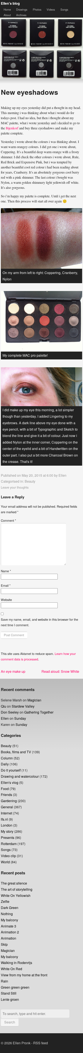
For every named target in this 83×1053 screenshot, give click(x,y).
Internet (6, 813)
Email (6, 585)
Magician (34, 700)
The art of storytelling (16, 889)
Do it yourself (11, 770)
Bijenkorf (12, 128)
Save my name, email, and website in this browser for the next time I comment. (39, 622)
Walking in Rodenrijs (16, 962)
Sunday (20, 718)
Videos (51, 9)
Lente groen (10, 999)
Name (6, 571)
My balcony (9, 919)
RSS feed (40, 1042)
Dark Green (9, 907)
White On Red (11, 968)
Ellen (62, 475)
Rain (4, 981)
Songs (64, 9)
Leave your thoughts (15, 487)
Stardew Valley (23, 706)
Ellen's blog (10, 3)
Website (6, 599)
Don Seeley (10, 712)
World (5, 861)
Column (7, 758)
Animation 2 (10, 932)
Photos (37, 9)
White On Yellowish (15, 895)
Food (5, 788)
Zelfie (5, 901)
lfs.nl (4, 819)
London (6, 825)
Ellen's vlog (9, 782)
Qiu (3, 706)
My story (7, 831)
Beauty (30, 481)
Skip (4, 944)
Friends (6, 794)
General (7, 806)
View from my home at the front (24, 974)
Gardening (9, 800)
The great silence (14, 883)
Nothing (7, 913)
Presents (7, 837)
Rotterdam (9, 843)
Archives (21, 15)
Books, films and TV (16, 751)
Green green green (15, 987)
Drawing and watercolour (20, 776)
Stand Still (8, 993)
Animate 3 (8, 926)
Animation (8, 938)
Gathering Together (38, 712)
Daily (5, 764)
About (7, 15)
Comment (8, 520)
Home (7, 9)
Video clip (8, 855)
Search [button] (9, 1022)
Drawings (21, 9)
